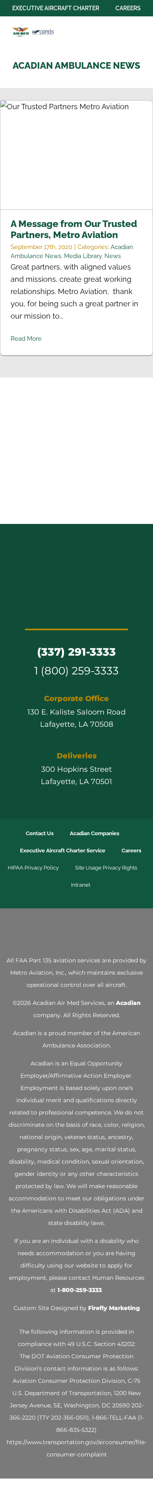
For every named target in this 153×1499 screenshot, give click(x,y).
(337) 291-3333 (76, 651)
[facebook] (40, 612)
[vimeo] (98, 612)
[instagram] (69, 612)
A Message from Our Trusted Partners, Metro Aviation (76, 155)
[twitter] (54, 612)
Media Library (83, 256)
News (112, 256)
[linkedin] (84, 612)
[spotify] (113, 612)
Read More (26, 338)
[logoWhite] (76, 930)
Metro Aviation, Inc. (37, 972)
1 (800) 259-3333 (76, 670)
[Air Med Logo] (76, 552)
